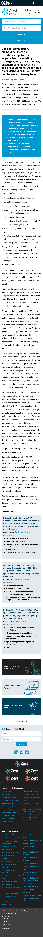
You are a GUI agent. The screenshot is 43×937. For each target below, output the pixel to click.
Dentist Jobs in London (10, 852)
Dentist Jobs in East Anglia (9, 857)
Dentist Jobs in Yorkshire (10, 861)
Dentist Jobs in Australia (10, 893)
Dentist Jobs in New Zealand (30, 873)
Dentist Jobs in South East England (9, 842)
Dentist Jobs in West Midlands (9, 865)
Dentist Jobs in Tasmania (28, 847)
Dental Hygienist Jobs (30, 791)
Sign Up (21, 744)
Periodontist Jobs (8, 807)
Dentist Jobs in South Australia (30, 853)
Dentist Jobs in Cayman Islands (31, 899)
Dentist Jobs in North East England (11, 877)
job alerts (18, 104)
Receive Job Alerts (34, 10)
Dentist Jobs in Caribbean (28, 890)
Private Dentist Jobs (9, 798)
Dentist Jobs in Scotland (10, 838)
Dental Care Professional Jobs (31, 804)
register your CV (33, 101)
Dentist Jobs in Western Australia (31, 859)
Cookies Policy (6, 919)
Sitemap (4, 922)
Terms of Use (6, 916)
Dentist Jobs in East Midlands (9, 871)
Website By (7, 928)
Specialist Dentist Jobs (10, 801)
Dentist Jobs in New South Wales (11, 897)
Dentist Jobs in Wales (9, 835)
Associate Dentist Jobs (10, 791)
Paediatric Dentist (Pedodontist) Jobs (8, 811)
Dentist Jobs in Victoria (31, 863)
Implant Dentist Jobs (9, 819)
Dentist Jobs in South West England (9, 883)
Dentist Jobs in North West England (9, 848)
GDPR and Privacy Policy (10, 914)
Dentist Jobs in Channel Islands (31, 868)
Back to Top (20, 721)
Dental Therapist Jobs (31, 794)
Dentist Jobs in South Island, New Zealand (30, 879)
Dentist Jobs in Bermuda (31, 895)
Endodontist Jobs (8, 816)
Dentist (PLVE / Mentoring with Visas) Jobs (32, 810)
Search (21, 34)
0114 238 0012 (36, 13)
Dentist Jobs (6, 794)
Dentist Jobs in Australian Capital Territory (32, 842)
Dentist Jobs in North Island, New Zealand (30, 885)
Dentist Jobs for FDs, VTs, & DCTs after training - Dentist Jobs (32, 817)
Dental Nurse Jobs (8, 822)
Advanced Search (20, 41)
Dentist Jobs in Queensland (7, 903)
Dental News (6, 924)
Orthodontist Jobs (8, 804)
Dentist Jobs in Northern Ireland (10, 888)
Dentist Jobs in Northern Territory (31, 836)
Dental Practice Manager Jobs (31, 799)
